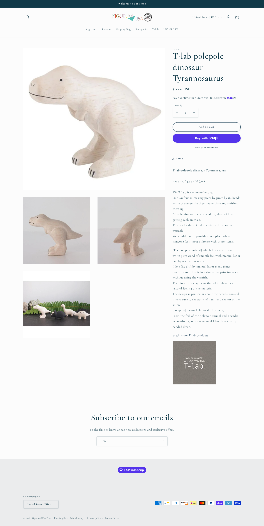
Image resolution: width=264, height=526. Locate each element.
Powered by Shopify (56, 518)
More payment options (206, 147)
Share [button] (179, 158)
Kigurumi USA (39, 518)
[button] (27, 17)
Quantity (177, 104)
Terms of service (113, 518)
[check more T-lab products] (194, 384)
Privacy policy (94, 518)
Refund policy (76, 518)
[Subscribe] (163, 441)
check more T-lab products (191, 335)
